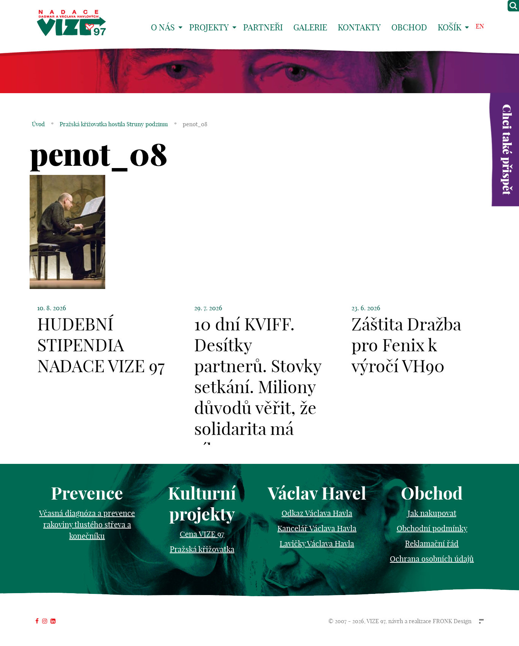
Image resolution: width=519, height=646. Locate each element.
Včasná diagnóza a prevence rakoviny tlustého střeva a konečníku (87, 524)
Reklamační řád (432, 543)
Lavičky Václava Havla (317, 543)
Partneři (263, 27)
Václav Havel (317, 493)
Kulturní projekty (202, 504)
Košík (449, 27)
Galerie (310, 27)
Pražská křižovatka (202, 549)
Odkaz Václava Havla (317, 513)
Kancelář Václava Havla (316, 528)
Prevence (87, 493)
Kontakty (359, 27)
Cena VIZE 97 (202, 534)
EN (480, 26)
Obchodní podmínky (432, 528)
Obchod (409, 27)
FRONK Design (452, 621)
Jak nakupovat (432, 513)
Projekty (209, 27)
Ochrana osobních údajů (432, 558)
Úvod (38, 124)
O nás (163, 27)
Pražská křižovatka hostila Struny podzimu (114, 124)
